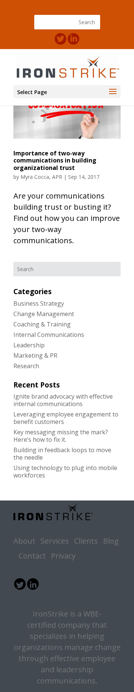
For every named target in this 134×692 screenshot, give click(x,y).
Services (55, 541)
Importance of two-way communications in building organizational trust (54, 160)
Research (26, 366)
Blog (111, 541)
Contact (32, 556)
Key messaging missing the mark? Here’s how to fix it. (60, 436)
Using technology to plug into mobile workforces (65, 471)
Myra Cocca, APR (41, 176)
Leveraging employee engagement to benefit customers (65, 418)
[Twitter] (60, 39)
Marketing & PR (35, 355)
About (24, 541)
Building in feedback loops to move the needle (62, 453)
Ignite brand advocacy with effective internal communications (63, 400)
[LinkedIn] (73, 39)
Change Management (43, 314)
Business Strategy (38, 303)
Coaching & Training (42, 324)
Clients (86, 541)
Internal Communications (48, 335)
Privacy (63, 556)
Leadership (29, 345)
